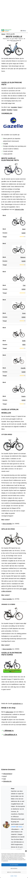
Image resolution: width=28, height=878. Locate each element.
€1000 (23, 400)
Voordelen (14, 107)
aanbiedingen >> (18, 703)
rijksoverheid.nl (7, 773)
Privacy (15, 875)
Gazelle (23, 368)
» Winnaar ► (9, 730)
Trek (24, 285)
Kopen (15, 109)
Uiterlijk (3, 109)
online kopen (9, 712)
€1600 (23, 372)
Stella (23, 340)
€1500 (23, 233)
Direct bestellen (7, 523)
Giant (23, 229)
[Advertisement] (14, 14)
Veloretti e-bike (19, 209)
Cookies (12, 875)
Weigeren (14, 868)
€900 (23, 344)
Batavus (22, 257)
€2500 (23, 289)
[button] (26, 851)
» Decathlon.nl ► (10, 734)
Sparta (23, 396)
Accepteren (14, 864)
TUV (4, 778)
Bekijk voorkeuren (14, 872)
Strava (20, 826)
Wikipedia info (7, 781)
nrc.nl (4, 776)
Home (3, 34)
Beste (20, 107)
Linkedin (13, 826)
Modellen (9, 109)
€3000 (23, 317)
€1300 (23, 261)
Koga (23, 313)
